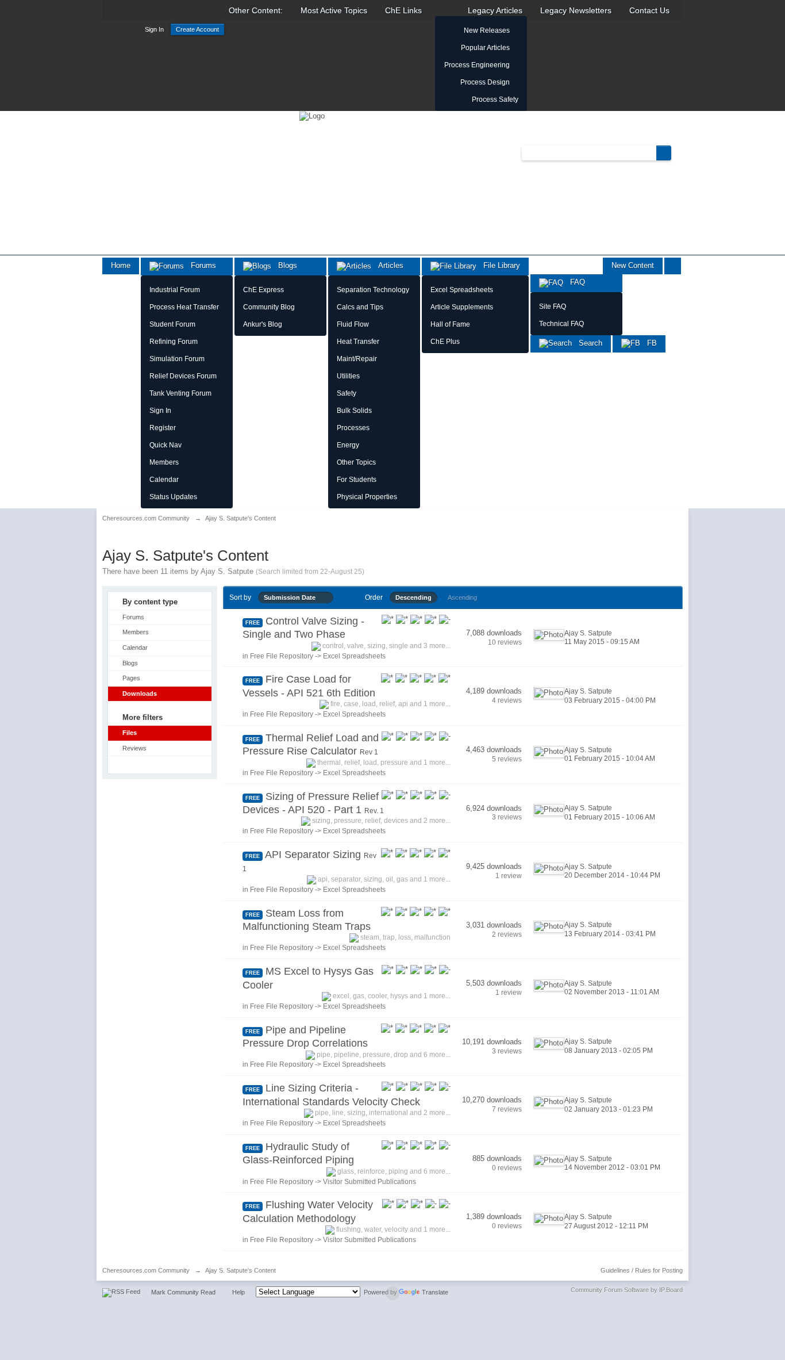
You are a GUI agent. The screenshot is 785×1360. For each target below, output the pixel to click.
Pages (131, 678)
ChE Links (403, 10)
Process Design (485, 82)
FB (648, 343)
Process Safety (495, 99)
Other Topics (356, 462)
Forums (200, 265)
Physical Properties (367, 497)
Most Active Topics (334, 10)
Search (587, 343)
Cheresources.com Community (146, 1270)
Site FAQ (552, 306)
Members (164, 462)
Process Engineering (477, 65)
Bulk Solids (354, 411)
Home (120, 265)
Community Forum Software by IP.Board (627, 1289)
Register (162, 428)
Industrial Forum (174, 290)
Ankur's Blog (262, 324)
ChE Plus (445, 342)
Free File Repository (281, 656)
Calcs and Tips (360, 307)
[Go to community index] (312, 115)
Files (129, 732)
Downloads (139, 693)
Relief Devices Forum (183, 376)
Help (238, 1292)
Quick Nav (165, 445)
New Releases (487, 30)
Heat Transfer (358, 342)
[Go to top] (392, 1293)
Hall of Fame (450, 324)
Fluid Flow (353, 324)
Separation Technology (373, 290)
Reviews (134, 748)
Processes (353, 428)
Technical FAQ (561, 324)
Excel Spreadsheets (461, 290)
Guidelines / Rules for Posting (642, 1270)
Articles (387, 265)
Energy (348, 445)
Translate (435, 1292)
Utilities (348, 376)
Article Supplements (461, 307)
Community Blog (269, 307)
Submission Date (292, 597)
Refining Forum (173, 342)
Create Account (197, 29)
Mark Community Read (183, 1292)
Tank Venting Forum (180, 393)
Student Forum (172, 324)
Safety (346, 393)
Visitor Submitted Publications (369, 1182)
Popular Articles (485, 48)
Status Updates (173, 497)
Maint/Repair (357, 359)
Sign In (154, 29)
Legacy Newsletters (575, 10)
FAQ (574, 282)
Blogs (284, 265)
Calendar (164, 480)
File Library (498, 265)
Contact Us (649, 10)
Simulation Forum (177, 359)
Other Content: (256, 10)
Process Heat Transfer (184, 307)
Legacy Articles (495, 10)
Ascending (462, 597)
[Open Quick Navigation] (672, 266)
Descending (413, 597)
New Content (632, 265)
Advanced (678, 152)
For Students (356, 480)
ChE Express (263, 290)
